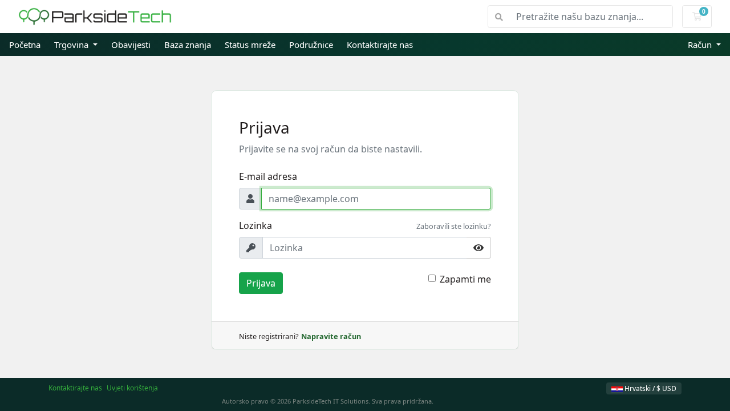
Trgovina (72, 44)
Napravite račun (331, 336)
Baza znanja (187, 44)
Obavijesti (131, 44)
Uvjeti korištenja (132, 388)
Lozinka (255, 225)
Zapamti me (465, 279)
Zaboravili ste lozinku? (453, 226)
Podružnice (311, 44)
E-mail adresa (268, 176)
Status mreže (250, 44)
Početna (24, 44)
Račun (701, 44)
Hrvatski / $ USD (649, 388)
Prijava (260, 283)
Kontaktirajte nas (380, 44)
